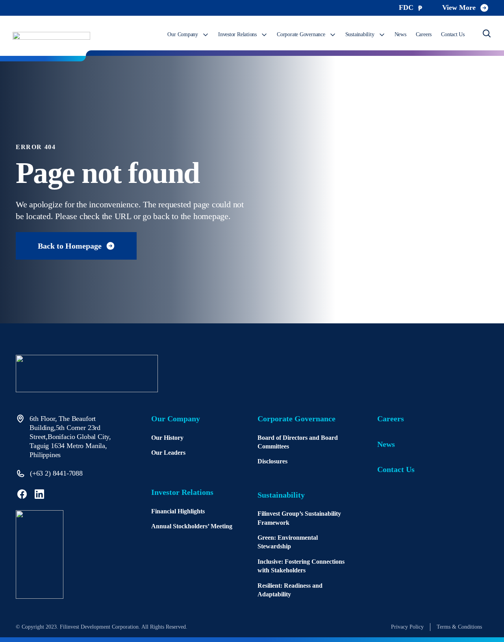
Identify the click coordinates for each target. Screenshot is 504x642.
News (400, 34)
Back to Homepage (70, 246)
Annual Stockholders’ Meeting (191, 526)
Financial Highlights (178, 511)
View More (459, 7)
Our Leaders (168, 452)
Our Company (182, 34)
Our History (167, 437)
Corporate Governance (301, 34)
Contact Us (453, 34)
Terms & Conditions (459, 627)
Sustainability (359, 34)
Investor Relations (237, 34)
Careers (424, 34)
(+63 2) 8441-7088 (56, 473)
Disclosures (272, 461)
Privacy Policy (407, 627)
